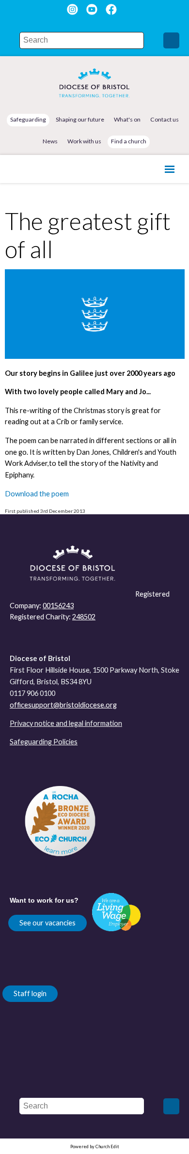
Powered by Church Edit (94, 1146)
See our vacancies (47, 923)
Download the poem (37, 494)
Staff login (30, 993)
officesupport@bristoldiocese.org (63, 705)
